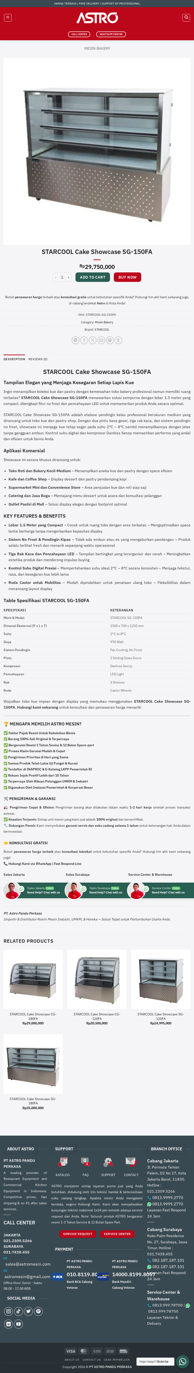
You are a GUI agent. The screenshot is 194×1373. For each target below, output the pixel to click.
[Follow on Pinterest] (38, 1311)
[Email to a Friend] (101, 340)
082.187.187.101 (168, 1260)
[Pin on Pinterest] (110, 340)
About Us (72, 1359)
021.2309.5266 (18, 1240)
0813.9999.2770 (167, 1197)
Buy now (128, 277)
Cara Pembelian (117, 1359)
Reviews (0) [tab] (38, 359)
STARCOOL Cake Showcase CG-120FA (97, 1016)
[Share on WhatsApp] (75, 340)
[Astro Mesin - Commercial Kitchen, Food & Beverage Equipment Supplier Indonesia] (97, 18)
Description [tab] (14, 359)
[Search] (186, 18)
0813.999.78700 (167, 1305)
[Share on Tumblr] (118, 340)
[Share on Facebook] (84, 340)
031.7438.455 (17, 1252)
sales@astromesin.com (28, 1264)
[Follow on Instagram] (8, 1311)
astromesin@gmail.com (27, 1276)
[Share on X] (93, 340)
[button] (8, 18)
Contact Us (92, 1359)
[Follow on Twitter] (28, 1311)
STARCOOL (102, 330)
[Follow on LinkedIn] (8, 1324)
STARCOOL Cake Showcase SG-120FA (160, 1016)
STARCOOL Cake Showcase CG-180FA (33, 1016)
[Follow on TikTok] (18, 1311)
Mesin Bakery (97, 48)
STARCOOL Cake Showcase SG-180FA (33, 1101)
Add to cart (92, 277)
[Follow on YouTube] (18, 1324)
